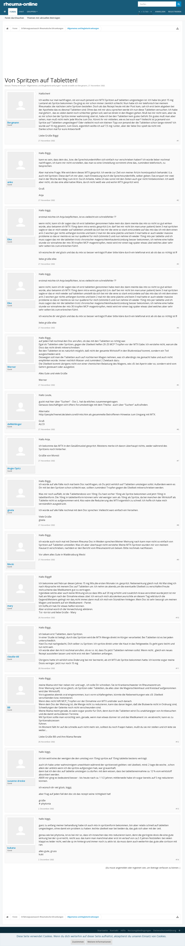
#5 (178, 385)
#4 (178, 328)
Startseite (102, 930)
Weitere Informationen (99, 941)
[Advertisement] (92, 54)
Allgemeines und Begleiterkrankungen (44, 85)
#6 (178, 429)
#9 (178, 559)
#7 (178, 461)
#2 (178, 200)
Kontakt (114, 930)
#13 (177, 809)
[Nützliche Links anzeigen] (177, 28)
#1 (178, 141)
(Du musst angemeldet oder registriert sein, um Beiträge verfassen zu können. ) (143, 867)
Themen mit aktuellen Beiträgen (43, 17)
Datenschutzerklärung (164, 930)
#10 (177, 617)
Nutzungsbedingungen (139, 930)
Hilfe (123, 930)
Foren (13, 11)
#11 (177, 668)
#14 (177, 859)
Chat (21, 11)
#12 (177, 742)
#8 (178, 525)
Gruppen (31, 11)
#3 (178, 264)
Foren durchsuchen (14, 17)
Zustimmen (78, 941)
